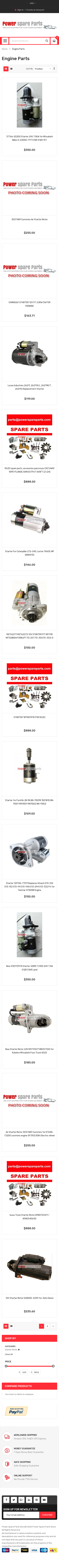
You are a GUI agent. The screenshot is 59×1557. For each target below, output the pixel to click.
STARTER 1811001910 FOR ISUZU (29, 717)
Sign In (20, 10)
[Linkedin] (29, 1500)
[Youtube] (44, 1500)
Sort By (29, 69)
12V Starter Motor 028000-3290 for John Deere (30, 1298)
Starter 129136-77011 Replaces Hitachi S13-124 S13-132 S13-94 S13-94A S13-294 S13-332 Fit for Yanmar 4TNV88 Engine (29, 886)
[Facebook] (6, 1500)
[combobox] (27, 41)
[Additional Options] (16, 1411)
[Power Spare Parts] (29, 25)
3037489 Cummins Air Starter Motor (29, 219)
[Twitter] (14, 1500)
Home (5, 49)
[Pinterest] (37, 1500)
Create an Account (35, 10)
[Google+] (21, 1500)
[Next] (53, 1326)
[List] (11, 68)
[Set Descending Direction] (54, 68)
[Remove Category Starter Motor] (19, 1350)
